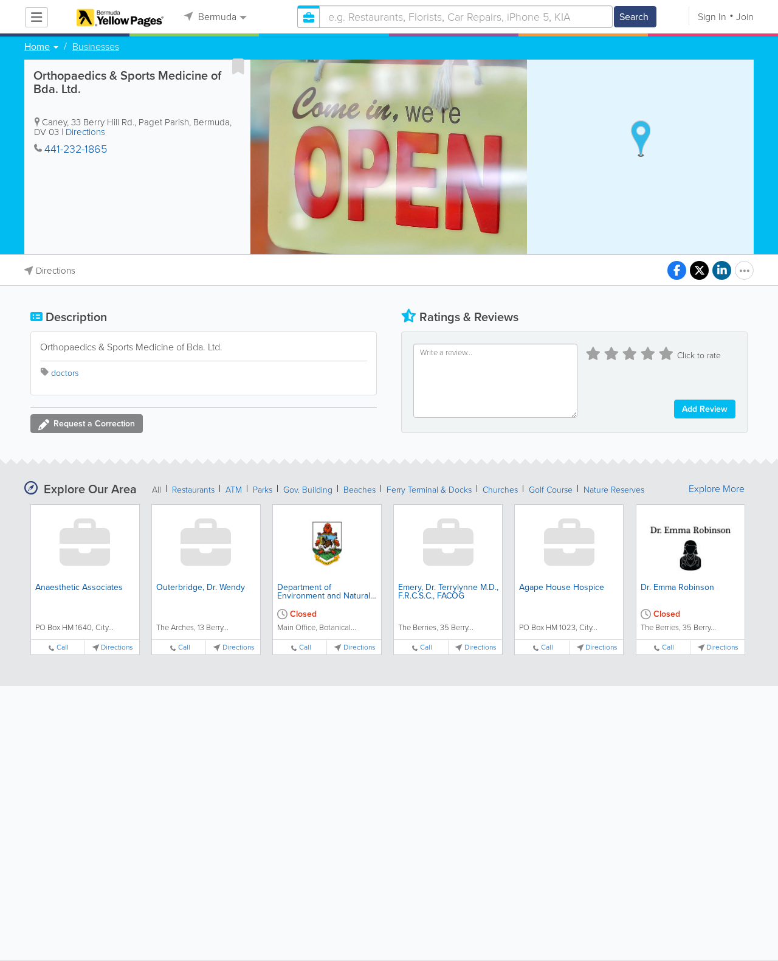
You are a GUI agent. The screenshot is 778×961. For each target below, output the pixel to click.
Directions (85, 132)
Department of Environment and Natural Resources (323, 596)
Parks (262, 490)
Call (63, 647)
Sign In (712, 17)
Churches (500, 490)
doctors (64, 373)
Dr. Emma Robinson (677, 587)
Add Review (705, 409)
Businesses (95, 47)
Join (745, 17)
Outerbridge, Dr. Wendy (200, 587)
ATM (233, 490)
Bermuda (216, 17)
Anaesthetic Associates (79, 587)
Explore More (717, 489)
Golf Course (551, 490)
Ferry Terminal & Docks (429, 490)
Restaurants (193, 490)
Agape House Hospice (561, 587)
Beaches (359, 490)
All (156, 490)
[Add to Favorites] (238, 66)
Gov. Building (307, 490)
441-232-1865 (75, 149)
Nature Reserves (614, 490)
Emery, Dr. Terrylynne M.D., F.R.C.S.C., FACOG (448, 591)
